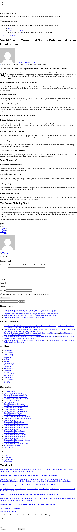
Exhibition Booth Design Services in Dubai (17, 418)
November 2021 (9, 365)
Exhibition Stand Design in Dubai (14, 436)
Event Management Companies (14, 404)
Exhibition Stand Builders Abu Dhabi (16, 424)
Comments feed (9, 459)
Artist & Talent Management (13, 393)
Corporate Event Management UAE (15, 397)
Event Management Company (13, 407)
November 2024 (9, 352)
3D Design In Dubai (10, 391)
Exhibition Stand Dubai (11, 442)
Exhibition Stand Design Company (15, 431)
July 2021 (7, 372)
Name (2, 283)
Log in (6, 455)
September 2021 (9, 368)
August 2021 (8, 370)
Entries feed (8, 457)
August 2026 (8, 350)
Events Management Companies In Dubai (17, 416)
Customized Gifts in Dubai (8, 35)
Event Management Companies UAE (16, 406)
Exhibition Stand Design (12, 429)
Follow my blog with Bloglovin (10, 508)
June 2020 (7, 383)
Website (2, 290)
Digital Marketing (9, 402)
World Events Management (8, 13)
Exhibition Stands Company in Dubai (16, 443)
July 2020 (7, 381)
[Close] (1, 527)
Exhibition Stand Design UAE (13, 438)
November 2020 (9, 376)
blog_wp (21, 62)
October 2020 (8, 377)
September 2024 (9, 356)
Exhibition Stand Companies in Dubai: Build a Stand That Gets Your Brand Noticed (30, 312)
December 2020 (9, 374)
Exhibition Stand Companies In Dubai (16, 427)
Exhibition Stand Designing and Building (17, 440)
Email (2, 287)
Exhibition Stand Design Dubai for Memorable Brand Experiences (25, 317)
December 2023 (9, 363)
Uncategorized (8, 447)
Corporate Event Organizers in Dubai (16, 398)
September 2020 (9, 379)
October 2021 (8, 367)
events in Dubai (26, 73)
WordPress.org (8, 461)
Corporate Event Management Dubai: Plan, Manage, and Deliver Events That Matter (31, 314)
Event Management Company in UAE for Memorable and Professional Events (38, 334)
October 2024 (8, 354)
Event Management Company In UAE (16, 411)
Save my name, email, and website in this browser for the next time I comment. (27, 294)
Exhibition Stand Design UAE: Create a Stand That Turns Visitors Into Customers (30, 315)
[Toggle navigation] (1, 20)
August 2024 (8, 358)
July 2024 (7, 359)
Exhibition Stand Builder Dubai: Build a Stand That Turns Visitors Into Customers (30, 310)
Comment (3, 279)
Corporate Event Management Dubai (15, 395)
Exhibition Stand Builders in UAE (15, 425)
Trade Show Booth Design (12, 445)
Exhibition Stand (9, 420)
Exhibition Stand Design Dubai (14, 433)
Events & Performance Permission (15, 415)
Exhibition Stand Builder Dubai (14, 422)
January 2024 (8, 361)
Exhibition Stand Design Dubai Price (15, 434)
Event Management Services (13, 413)
